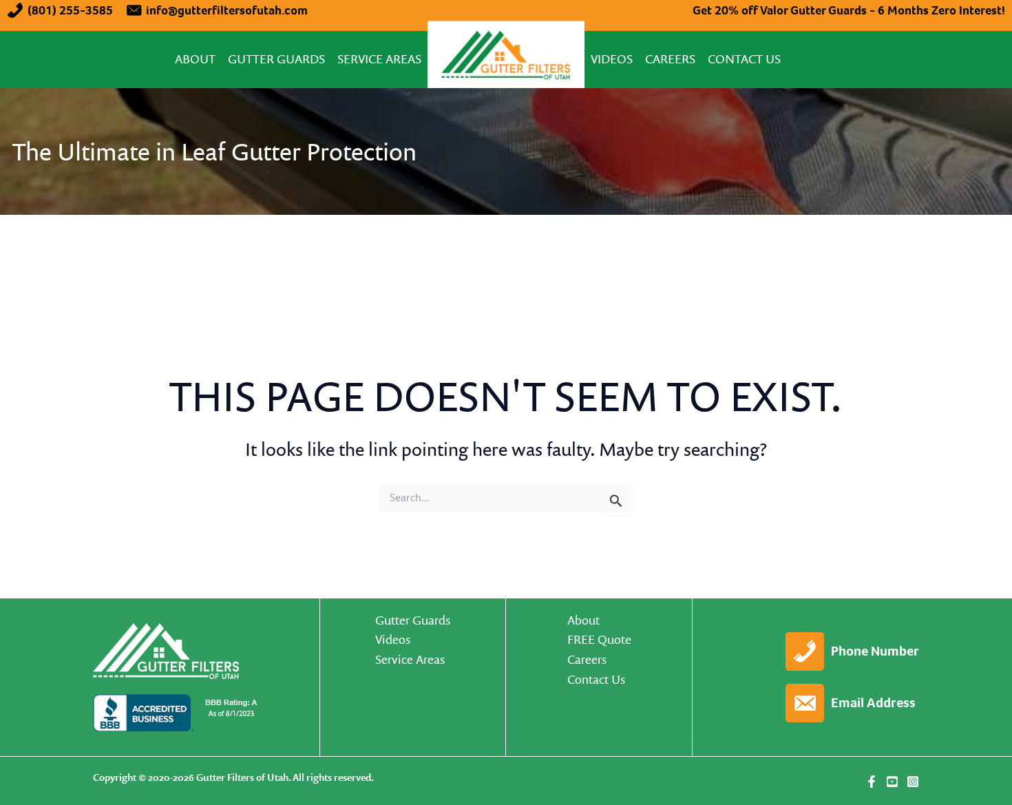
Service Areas (379, 58)
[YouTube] (892, 781)
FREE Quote (599, 639)
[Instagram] (913, 781)
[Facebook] (871, 781)
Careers (670, 58)
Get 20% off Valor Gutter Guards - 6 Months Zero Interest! (849, 10)
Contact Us (744, 58)
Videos (612, 58)
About (195, 58)
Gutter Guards (276, 58)
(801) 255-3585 (70, 10)
